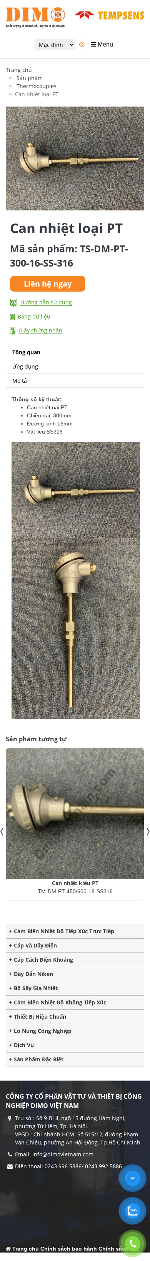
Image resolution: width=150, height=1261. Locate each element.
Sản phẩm (30, 78)
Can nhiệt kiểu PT (75, 883)
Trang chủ (19, 69)
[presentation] (1, 832)
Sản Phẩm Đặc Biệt (38, 1059)
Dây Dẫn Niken (33, 973)
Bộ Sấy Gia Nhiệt (36, 988)
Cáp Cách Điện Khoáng (43, 959)
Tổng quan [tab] (26, 352)
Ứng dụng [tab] (25, 366)
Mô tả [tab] (19, 380)
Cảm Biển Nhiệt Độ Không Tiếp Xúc (60, 1002)
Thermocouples (37, 86)
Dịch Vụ (24, 1045)
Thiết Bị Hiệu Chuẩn (40, 1016)
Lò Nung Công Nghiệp (43, 1030)
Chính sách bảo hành (68, 1249)
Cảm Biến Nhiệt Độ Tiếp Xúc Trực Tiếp (64, 931)
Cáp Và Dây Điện (35, 945)
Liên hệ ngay (48, 284)
